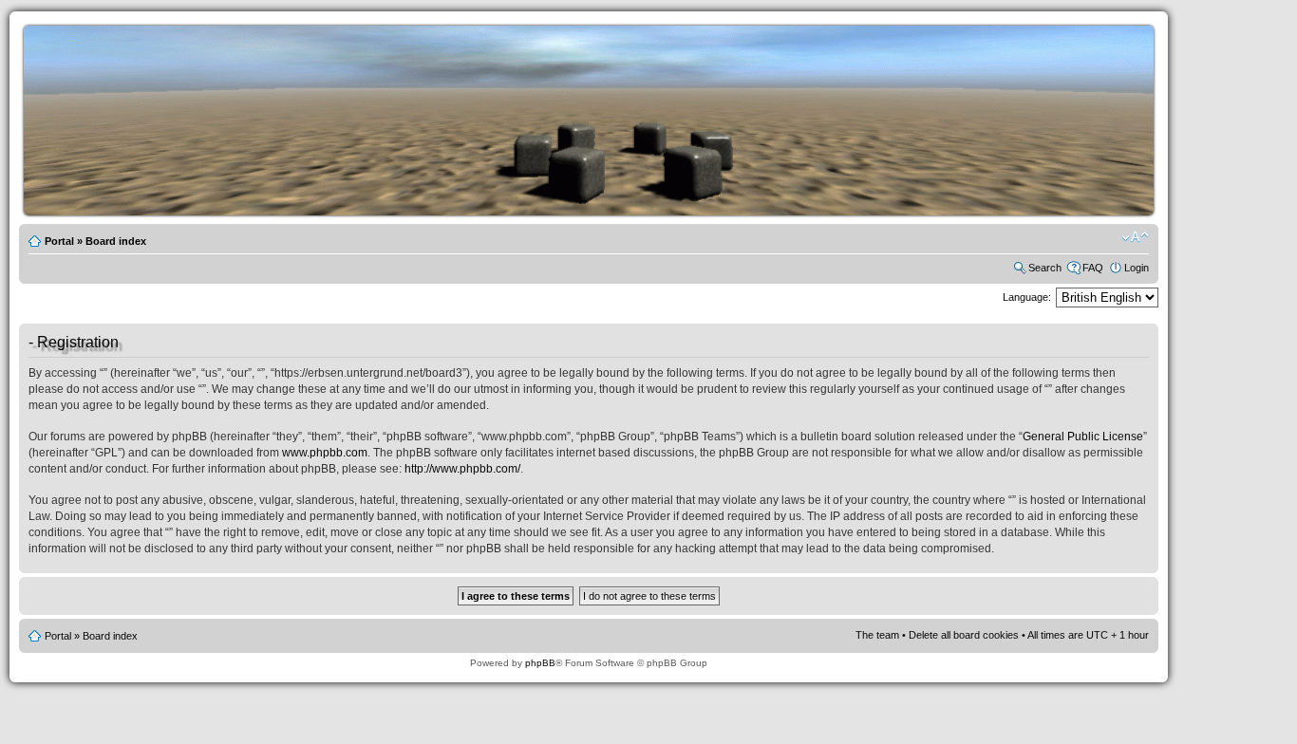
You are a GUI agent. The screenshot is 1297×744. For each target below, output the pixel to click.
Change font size (1135, 237)
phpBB (540, 663)
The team (877, 635)
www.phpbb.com (324, 452)
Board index (115, 241)
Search (1045, 267)
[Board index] (617, 212)
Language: (1027, 297)
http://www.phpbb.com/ (462, 468)
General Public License (1083, 436)
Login (1136, 267)
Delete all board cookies (964, 635)
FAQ (1092, 267)
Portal (59, 241)
